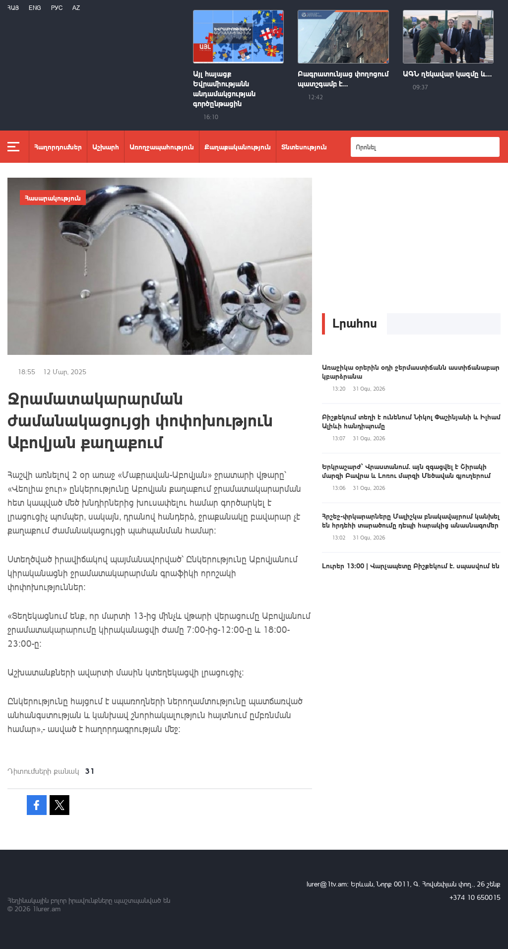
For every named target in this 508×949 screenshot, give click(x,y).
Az (76, 7)
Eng (35, 7)
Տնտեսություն (304, 146)
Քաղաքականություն (237, 146)
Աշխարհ (105, 146)
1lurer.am (46, 908)
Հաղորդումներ (58, 146)
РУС (57, 7)
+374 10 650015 (475, 897)
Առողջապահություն (161, 146)
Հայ (13, 7)
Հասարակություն (53, 197)
